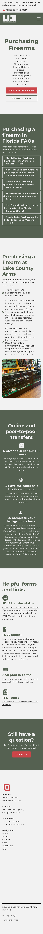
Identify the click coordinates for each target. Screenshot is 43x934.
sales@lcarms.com (11, 812)
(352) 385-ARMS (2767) (17, 10)
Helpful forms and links (21, 90)
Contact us (21, 754)
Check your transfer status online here (20, 607)
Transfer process (21, 98)
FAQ (4, 849)
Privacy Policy (9, 915)
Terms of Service (10, 920)
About (5, 836)
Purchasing (7, 846)
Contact (6, 839)
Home (5, 833)
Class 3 (5, 843)
